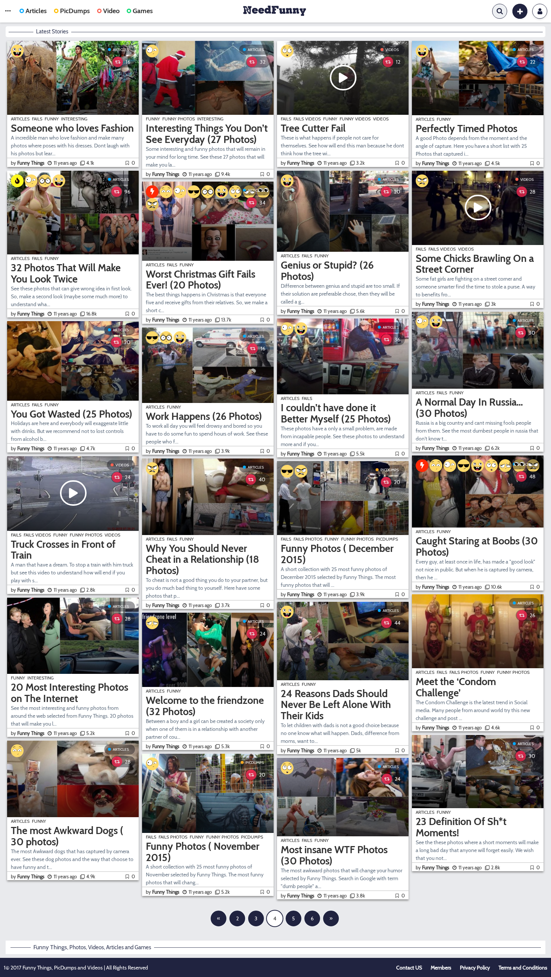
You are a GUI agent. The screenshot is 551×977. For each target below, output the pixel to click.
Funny (52, 119)
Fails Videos (37, 535)
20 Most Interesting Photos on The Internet (69, 693)
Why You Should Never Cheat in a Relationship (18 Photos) (202, 559)
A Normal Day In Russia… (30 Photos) (469, 407)
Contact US (409, 967)
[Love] (263, 191)
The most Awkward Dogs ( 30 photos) (67, 836)
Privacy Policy (475, 967)
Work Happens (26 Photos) (204, 416)
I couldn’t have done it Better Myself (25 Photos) (336, 413)
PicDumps (75, 11)
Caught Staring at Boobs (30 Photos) (477, 546)
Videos (122, 465)
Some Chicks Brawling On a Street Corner (475, 264)
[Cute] (17, 750)
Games (143, 11)
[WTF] (31, 180)
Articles (36, 11)
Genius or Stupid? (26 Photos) (327, 271)
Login (539, 11)
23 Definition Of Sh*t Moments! (461, 827)
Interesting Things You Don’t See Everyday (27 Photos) (207, 134)
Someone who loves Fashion (72, 128)
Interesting (74, 119)
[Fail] (249, 191)
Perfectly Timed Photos (466, 128)
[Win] (193, 191)
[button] (7, 11)
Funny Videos (355, 119)
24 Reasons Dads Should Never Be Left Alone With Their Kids (336, 704)
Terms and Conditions (523, 967)
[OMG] (235, 191)
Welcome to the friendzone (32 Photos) (205, 706)
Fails (37, 119)
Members (441, 967)
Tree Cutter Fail (313, 128)
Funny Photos (86, 535)
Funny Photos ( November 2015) (202, 852)
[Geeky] (45, 180)
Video (111, 11)
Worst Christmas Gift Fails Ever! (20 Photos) (200, 280)
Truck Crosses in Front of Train (63, 550)
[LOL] (17, 51)
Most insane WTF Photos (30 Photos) (334, 855)
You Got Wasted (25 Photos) (71, 414)
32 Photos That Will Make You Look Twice (66, 273)
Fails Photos (173, 837)
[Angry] (152, 204)
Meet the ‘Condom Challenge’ (456, 687)
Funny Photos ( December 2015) (337, 554)
